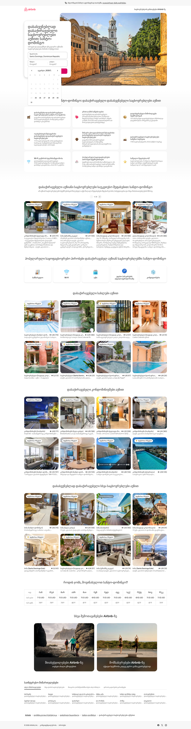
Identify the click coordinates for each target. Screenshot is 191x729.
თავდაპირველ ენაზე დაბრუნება (114, 3)
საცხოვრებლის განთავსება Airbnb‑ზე (150, 9)
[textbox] (38, 64)
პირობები (62, 725)
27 (44, 98)
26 (40, 98)
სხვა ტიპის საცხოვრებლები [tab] (54, 687)
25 (36, 98)
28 (49, 98)
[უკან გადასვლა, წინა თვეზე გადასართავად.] (31, 70)
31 (31, 102)
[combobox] (48, 56)
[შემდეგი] (99, 197)
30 (58, 98)
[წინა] (91, 197)
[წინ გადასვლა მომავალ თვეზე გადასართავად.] (57, 70)
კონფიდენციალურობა (48, 725)
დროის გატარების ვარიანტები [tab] (115, 687)
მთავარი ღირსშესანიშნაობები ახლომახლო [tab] (84, 687)
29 (53, 98)
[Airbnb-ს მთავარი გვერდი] (30, 9)
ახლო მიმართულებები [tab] (32, 687)
